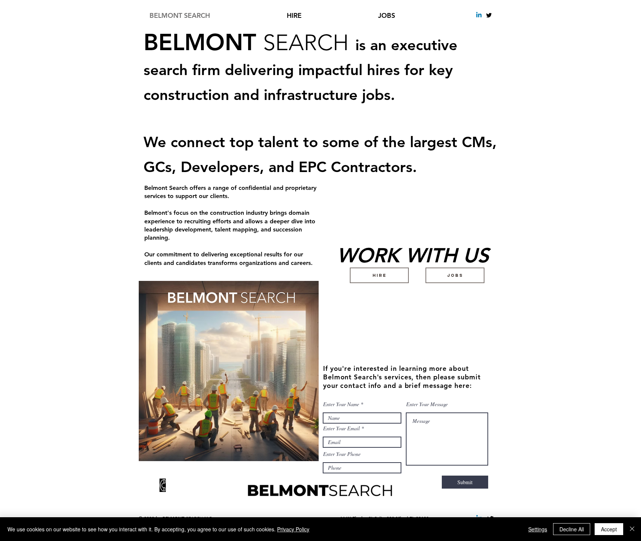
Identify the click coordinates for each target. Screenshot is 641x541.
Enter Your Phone (342, 454)
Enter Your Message (427, 404)
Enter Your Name (341, 404)
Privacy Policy (293, 529)
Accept (609, 529)
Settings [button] (537, 529)
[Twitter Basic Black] (489, 15)
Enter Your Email (341, 428)
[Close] (632, 529)
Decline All (571, 529)
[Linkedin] (479, 15)
